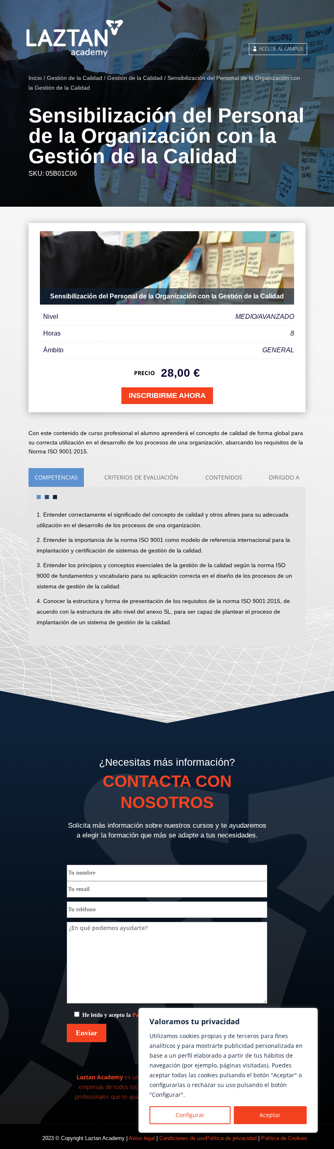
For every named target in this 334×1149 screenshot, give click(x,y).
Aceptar (270, 1115)
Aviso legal (142, 1138)
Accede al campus (281, 48)
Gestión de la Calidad (74, 78)
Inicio (35, 78)
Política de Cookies (284, 1138)
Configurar (190, 1115)
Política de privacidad (231, 1138)
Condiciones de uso (182, 1138)
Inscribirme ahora (167, 395)
